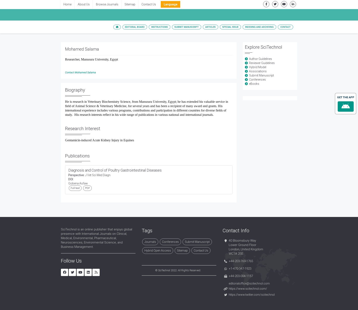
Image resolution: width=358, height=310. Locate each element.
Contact (285, 27)
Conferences (257, 79)
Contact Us (149, 4)
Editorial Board (135, 27)
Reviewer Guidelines (262, 63)
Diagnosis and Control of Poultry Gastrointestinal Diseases (115, 170)
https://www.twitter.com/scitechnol (252, 294)
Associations (258, 71)
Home (67, 4)
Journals (150, 241)
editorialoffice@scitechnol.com (249, 283)
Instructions (159, 27)
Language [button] (170, 4)
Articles (210, 27)
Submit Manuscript (186, 27)
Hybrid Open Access (157, 250)
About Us (84, 4)
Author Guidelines (260, 59)
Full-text (75, 188)
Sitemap (130, 4)
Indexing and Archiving (259, 27)
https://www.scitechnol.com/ (248, 288)
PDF (87, 188)
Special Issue (230, 27)
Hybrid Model (257, 67)
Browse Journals (107, 4)
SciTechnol (164, 270)
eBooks (254, 83)
